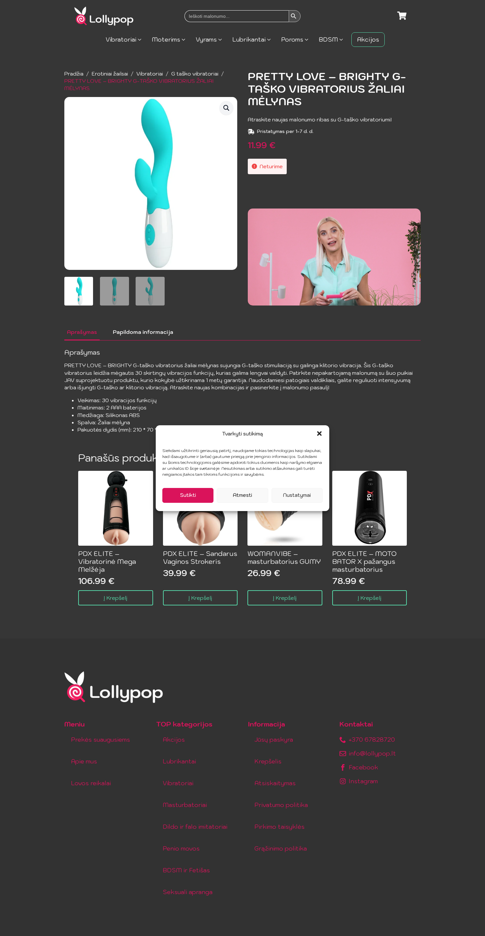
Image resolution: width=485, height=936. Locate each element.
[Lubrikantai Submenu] (271, 40)
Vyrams (206, 39)
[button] (319, 433)
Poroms (292, 39)
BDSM (328, 39)
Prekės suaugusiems (100, 739)
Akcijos (368, 39)
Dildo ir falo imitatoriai (195, 826)
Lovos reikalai (91, 783)
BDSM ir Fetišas (186, 870)
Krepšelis (267, 761)
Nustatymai (297, 495)
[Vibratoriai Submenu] (141, 40)
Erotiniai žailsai (110, 73)
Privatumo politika (281, 805)
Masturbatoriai (185, 805)
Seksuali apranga (187, 892)
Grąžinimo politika (280, 848)
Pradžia (73, 73)
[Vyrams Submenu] (222, 40)
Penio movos (181, 848)
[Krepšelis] (402, 16)
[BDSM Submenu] (343, 40)
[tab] (82, 332)
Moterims (166, 39)
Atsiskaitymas (275, 783)
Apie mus (84, 761)
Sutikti (188, 495)
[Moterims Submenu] (185, 40)
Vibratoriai (121, 39)
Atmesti (242, 495)
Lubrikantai (249, 39)
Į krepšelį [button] (115, 598)
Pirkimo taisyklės (279, 826)
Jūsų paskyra (273, 739)
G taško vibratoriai (194, 73)
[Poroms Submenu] (308, 40)
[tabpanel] (242, 391)
